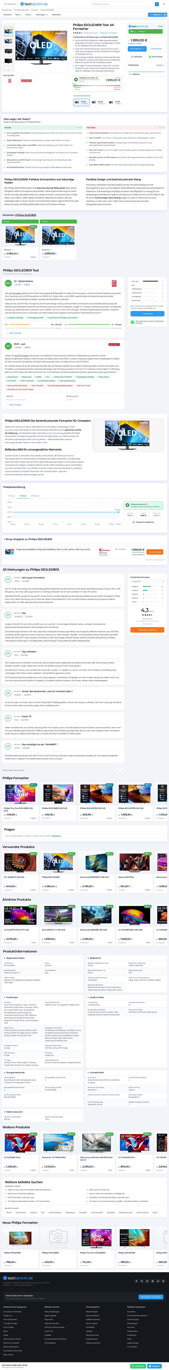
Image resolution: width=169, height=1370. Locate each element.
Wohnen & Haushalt (11, 1343)
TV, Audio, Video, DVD (21, 10)
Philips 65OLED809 (51, 877)
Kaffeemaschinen (93, 1319)
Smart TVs (49, 1331)
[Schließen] (165, 1366)
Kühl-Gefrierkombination (137, 1315)
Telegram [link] (156, 1366)
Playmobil (49, 1319)
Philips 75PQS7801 (12, 1253)
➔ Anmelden (147, 314)
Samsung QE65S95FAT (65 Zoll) (94, 877)
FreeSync (33, 1212)
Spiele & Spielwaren (11, 1347)
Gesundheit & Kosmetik (12, 1351)
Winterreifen (132, 1331)
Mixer (129, 1339)
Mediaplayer (70, 1212)
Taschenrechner (92, 1335)
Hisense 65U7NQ (126, 877)
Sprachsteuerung (125, 1212)
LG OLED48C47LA (126, 1157)
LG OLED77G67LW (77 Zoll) (16, 930)
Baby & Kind (8, 1355)
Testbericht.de (6, 10)
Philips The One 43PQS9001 (93, 1253)
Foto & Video (8, 1327)
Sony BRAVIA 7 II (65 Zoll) (53, 930)
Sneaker (48, 1335)
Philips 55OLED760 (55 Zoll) (92, 808)
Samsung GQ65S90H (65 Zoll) (93, 930)
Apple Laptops (50, 1315)
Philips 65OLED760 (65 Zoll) (131, 808)
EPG (43, 1212)
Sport (5, 1331)
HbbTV (155, 1212)
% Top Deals (132, 1347)
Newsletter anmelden (151, 1297)
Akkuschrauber (92, 1312)
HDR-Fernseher (97, 1212)
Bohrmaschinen (92, 1315)
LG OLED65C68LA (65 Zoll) (130, 930)
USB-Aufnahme (142, 1212)
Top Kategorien (93, 1307)
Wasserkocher (91, 1339)
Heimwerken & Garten (12, 1339)
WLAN (8, 1212)
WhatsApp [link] (139, 1366)
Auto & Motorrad (10, 1319)
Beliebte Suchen (52, 1307)
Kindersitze (131, 1335)
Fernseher (34, 10)
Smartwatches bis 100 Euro (56, 1339)
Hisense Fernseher (52, 1323)
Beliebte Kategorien (136, 1307)
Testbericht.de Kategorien (15, 1307)
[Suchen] (157, 4)
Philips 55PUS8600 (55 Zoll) (54, 808)
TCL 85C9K (161, 1157)
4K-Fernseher (15, 293)
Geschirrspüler (133, 1319)
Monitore (131, 1327)
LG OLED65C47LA (12, 1157)
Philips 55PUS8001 (50, 1253)
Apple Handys (132, 1343)
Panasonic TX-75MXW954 (54, 1157)
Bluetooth (111, 1212)
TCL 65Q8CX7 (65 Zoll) (14, 877)
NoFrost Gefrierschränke (54, 1327)
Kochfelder (90, 1327)
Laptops (89, 1331)
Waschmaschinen (93, 1343)
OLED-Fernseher (21, 355)
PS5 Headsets (50, 1343)
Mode (5, 1335)
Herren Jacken (91, 1323)
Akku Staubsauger (52, 1312)
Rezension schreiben (147, 630)
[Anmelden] (163, 3)
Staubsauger (132, 1323)
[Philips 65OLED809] (20, 235)
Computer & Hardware (12, 1312)
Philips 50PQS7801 (126, 1253)
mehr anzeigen (15, 333)
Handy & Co (8, 1315)
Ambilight (83, 1212)
